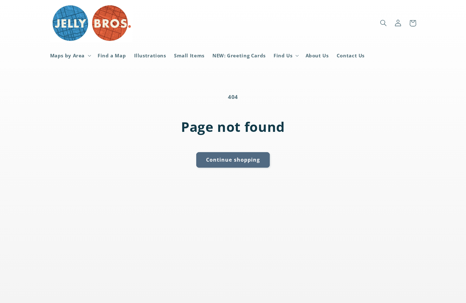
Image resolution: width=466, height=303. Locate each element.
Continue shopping (233, 159)
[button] (70, 55)
